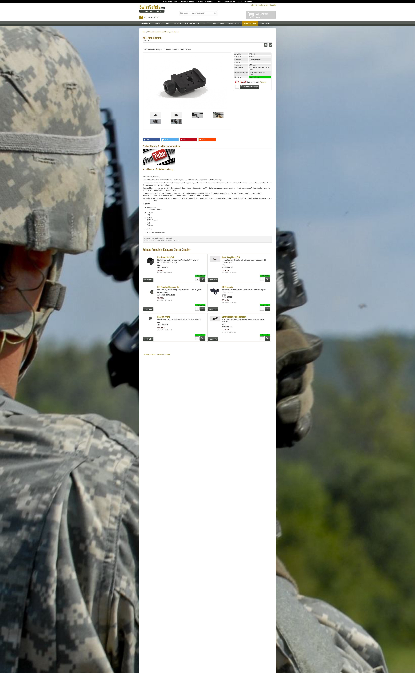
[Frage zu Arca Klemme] (270, 45)
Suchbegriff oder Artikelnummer (192, 13)
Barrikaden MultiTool (165, 257)
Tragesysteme (218, 24)
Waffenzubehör (250, 24)
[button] (151, 139)
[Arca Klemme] (186, 82)
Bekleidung (158, 24)
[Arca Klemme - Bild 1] (155, 115)
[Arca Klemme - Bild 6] (176, 121)
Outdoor (177, 24)
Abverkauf (145, 24)
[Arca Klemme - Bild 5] (155, 121)
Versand (263, 82)
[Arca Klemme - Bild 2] (176, 115)
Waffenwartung (234, 24)
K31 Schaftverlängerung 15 (168, 287)
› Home (254, 5)
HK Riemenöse (227, 287)
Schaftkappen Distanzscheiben (234, 317)
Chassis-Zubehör (163, 354)
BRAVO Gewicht (163, 317)
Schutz (206, 24)
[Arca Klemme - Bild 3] (197, 115)
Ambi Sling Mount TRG (231, 257)
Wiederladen (265, 24)
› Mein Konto (263, 5)
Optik (168, 24)
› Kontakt (272, 5)
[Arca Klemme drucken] (265, 45)
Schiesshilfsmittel (192, 24)
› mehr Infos (148, 280)
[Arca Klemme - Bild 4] (218, 115)
